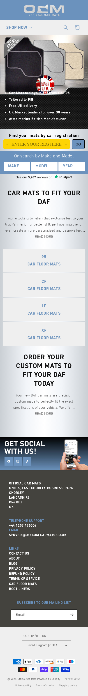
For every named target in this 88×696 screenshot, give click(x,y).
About (14, 558)
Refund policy (73, 678)
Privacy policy (23, 685)
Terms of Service (24, 578)
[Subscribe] (72, 614)
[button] (18, 27)
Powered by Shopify (48, 679)
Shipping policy (68, 685)
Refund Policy (22, 574)
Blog (13, 563)
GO (78, 144)
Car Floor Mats (23, 584)
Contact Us (19, 553)
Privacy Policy (22, 568)
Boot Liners (19, 589)
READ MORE (44, 236)
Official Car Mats (27, 679)
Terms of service (45, 685)
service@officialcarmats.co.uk (38, 535)
